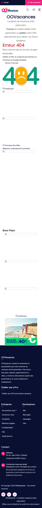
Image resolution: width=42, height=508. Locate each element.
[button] (34, 10)
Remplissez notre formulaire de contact (21, 467)
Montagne (26, 415)
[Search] (27, 10)
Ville (24, 423)
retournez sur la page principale (14, 60)
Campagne (26, 419)
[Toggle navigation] (39, 10)
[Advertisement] (21, 203)
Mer (24, 410)
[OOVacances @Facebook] (3, 494)
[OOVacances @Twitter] (9, 494)
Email (6, 3)
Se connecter (35, 3)
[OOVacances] (10, 9)
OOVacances (20, 486)
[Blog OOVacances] (15, 494)
